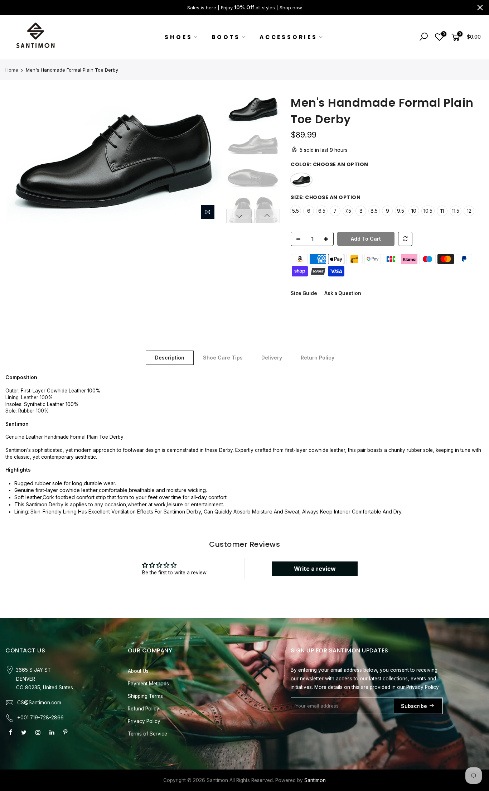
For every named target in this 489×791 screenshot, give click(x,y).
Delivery (271, 357)
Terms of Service (147, 734)
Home (11, 70)
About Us (138, 671)
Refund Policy (143, 709)
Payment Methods (148, 683)
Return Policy (317, 357)
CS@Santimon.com (39, 702)
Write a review (315, 568)
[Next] (210, 159)
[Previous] (18, 159)
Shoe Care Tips (223, 357)
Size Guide (304, 293)
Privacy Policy (144, 721)
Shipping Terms (145, 696)
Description (169, 357)
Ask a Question (342, 293)
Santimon (315, 780)
